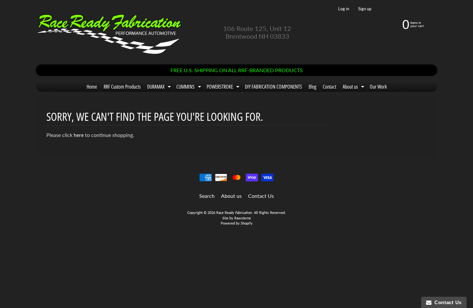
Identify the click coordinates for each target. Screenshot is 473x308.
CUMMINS (189, 87)
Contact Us (261, 196)
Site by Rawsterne (236, 218)
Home (92, 86)
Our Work (378, 86)
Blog (312, 86)
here (79, 135)
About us (354, 87)
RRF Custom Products (122, 86)
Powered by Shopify (237, 223)
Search (207, 196)
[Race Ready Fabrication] (109, 32)
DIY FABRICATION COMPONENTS (273, 86)
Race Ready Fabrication (234, 212)
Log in (343, 9)
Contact (329, 86)
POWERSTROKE (224, 87)
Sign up (364, 9)
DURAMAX (159, 87)
